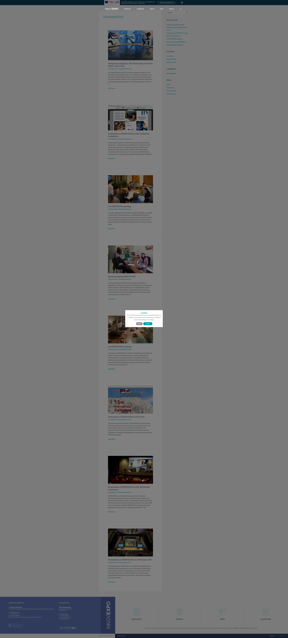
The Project (127, 9)
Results (152, 9)
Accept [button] (147, 323)
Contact (171, 9)
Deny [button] (139, 323)
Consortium (140, 9)
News (161, 9)
